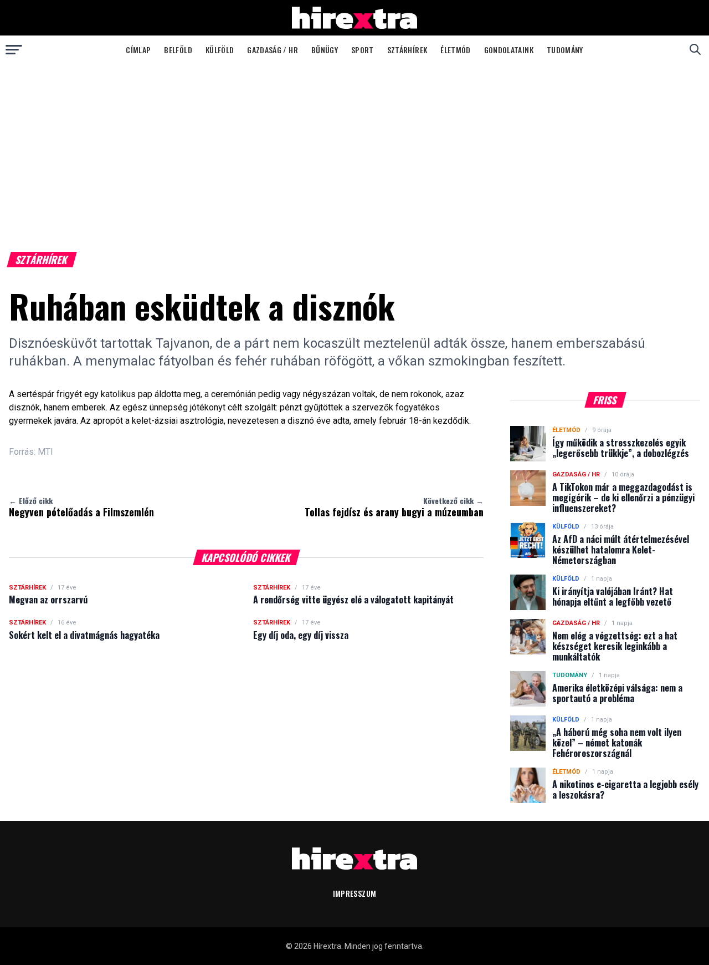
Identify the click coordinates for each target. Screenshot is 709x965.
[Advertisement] (354, 146)
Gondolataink (508, 49)
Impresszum (355, 893)
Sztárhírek (407, 49)
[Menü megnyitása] (14, 49)
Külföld (219, 49)
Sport (362, 49)
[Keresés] (695, 49)
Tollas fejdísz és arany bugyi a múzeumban (394, 507)
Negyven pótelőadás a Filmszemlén (81, 507)
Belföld (178, 49)
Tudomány (565, 49)
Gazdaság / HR (272, 49)
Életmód (455, 49)
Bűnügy (324, 49)
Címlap (138, 49)
